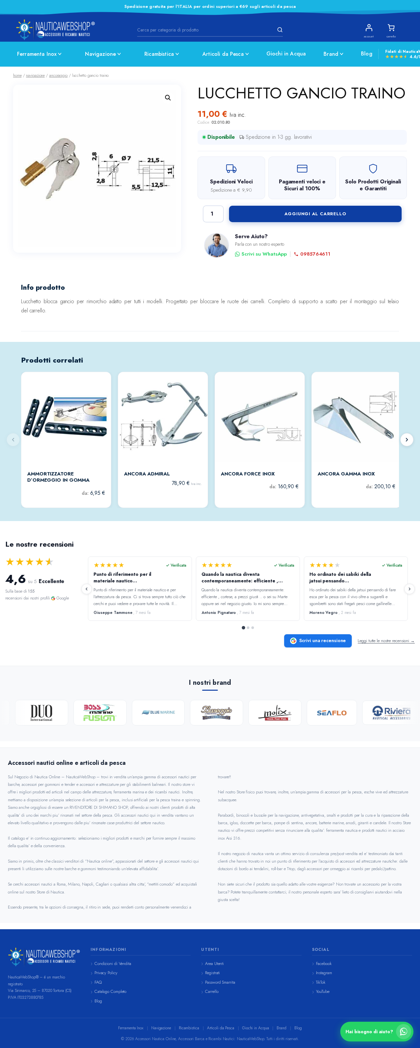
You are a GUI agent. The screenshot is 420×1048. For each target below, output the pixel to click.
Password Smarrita (220, 982)
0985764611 (315, 254)
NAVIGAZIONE (35, 75)
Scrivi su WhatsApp (264, 254)
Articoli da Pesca (223, 54)
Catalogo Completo (110, 991)
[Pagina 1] (243, 627)
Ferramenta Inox (36, 54)
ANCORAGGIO (58, 75)
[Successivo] (406, 439)
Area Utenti (214, 963)
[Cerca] (279, 30)
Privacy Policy (105, 973)
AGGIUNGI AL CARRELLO (315, 214)
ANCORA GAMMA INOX (346, 474)
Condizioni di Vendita (112, 963)
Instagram (324, 973)
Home (17, 75)
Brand (331, 54)
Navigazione (100, 54)
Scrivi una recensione (322, 640)
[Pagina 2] (248, 627)
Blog (366, 53)
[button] (168, 98)
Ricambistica (159, 54)
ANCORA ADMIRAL (147, 474)
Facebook (324, 963)
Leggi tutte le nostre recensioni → (386, 641)
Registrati (212, 973)
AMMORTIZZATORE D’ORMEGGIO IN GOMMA (58, 477)
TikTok (321, 982)
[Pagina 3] (252, 627)
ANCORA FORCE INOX (248, 474)
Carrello (211, 991)
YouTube (322, 991)
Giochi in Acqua (286, 53)
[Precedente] (86, 589)
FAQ (98, 982)
